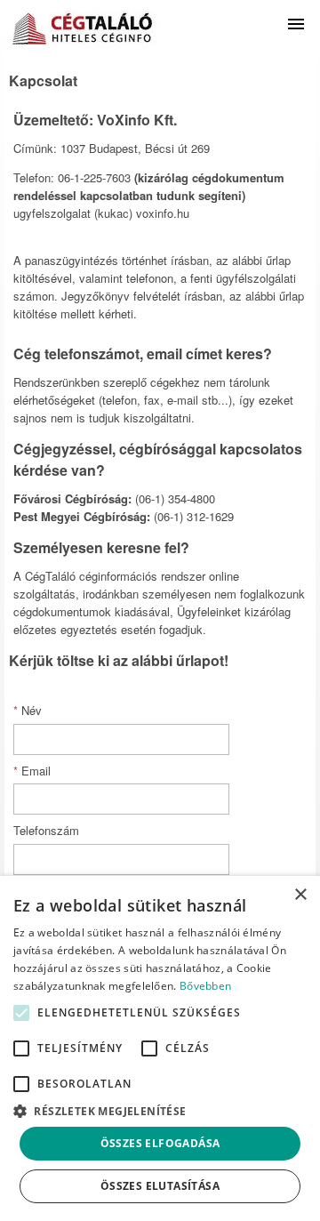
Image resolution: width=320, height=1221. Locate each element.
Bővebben (205, 985)
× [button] (300, 895)
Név (27, 710)
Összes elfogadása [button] (160, 1143)
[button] (21, 1013)
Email (32, 770)
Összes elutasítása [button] (160, 1185)
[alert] (160, 1048)
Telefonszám (46, 830)
